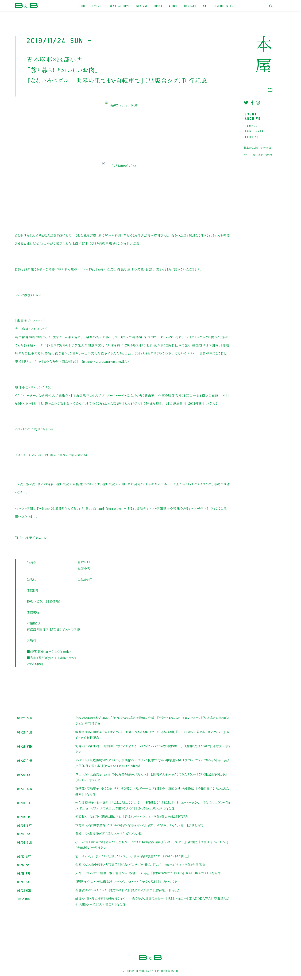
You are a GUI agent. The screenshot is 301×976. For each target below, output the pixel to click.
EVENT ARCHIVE (119, 5)
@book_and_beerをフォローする (109, 508)
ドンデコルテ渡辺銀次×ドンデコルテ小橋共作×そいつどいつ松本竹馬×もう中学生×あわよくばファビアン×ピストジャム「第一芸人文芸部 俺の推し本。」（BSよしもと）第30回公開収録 (152, 763)
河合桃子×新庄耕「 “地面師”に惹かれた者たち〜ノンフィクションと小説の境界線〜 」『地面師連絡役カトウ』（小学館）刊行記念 (152, 748)
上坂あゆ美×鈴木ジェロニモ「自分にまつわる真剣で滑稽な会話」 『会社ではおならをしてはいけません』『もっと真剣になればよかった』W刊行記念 (152, 720)
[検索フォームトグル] (270, 6)
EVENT (97, 5)
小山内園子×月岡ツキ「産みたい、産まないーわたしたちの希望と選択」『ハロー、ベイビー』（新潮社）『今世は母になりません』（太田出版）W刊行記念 (151, 844)
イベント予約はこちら (32, 537)
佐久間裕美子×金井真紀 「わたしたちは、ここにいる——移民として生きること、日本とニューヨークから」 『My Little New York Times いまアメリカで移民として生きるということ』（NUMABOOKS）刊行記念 (152, 805)
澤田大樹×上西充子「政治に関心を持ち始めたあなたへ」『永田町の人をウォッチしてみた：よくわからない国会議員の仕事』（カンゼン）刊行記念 (151, 777)
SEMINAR (142, 5)
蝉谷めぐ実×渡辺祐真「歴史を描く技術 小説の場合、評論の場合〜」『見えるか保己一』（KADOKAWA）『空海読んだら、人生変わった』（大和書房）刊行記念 (152, 901)
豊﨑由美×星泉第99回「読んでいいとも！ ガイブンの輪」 (109, 833)
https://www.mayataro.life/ (106, 361)
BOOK (82, 5)
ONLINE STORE (225, 5)
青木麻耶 (84, 562)
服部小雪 (84, 568)
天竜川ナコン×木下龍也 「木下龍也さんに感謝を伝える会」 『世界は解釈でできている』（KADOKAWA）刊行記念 (148, 873)
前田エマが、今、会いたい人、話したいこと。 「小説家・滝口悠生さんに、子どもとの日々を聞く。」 (132, 856)
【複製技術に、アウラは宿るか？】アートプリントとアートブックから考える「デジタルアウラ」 (127, 881)
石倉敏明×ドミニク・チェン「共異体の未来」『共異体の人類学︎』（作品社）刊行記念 (127, 890)
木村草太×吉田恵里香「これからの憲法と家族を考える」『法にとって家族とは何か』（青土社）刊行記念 (139, 825)
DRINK (159, 5)
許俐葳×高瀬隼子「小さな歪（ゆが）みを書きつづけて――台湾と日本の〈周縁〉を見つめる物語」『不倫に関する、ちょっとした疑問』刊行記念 (152, 791)
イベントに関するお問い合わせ (258, 154)
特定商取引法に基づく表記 (257, 147)
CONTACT (190, 5)
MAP (206, 5)
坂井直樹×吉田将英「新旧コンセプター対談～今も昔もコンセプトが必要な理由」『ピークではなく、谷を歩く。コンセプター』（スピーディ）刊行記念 (152, 734)
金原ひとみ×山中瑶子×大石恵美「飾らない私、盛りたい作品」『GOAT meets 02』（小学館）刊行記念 (140, 864)
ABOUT (173, 5)
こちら (44, 429)
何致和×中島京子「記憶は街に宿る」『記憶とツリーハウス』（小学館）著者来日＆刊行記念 (131, 816)
